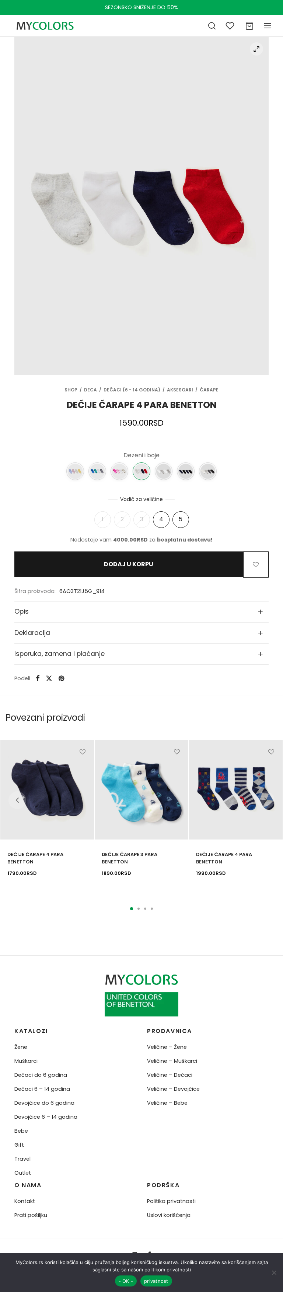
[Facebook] (38, 678)
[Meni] (267, 25)
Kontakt (24, 1201)
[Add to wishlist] (256, 564)
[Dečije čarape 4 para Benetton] (75, 471)
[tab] (141, 611)
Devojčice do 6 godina (44, 1103)
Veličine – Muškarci (172, 1061)
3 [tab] (145, 909)
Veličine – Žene (167, 1047)
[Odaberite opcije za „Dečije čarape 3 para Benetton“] (177, 768)
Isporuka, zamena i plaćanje (59, 653)
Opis (21, 611)
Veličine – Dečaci (169, 1075)
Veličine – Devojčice (173, 1089)
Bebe (21, 1131)
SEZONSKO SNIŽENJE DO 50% (141, 7)
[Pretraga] (211, 25)
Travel (22, 1159)
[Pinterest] (61, 678)
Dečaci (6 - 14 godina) (132, 390)
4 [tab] (152, 909)
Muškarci (26, 1061)
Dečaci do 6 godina (40, 1075)
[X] (49, 678)
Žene (20, 1047)
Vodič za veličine (141, 499)
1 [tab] (131, 908)
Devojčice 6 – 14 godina (45, 1117)
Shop (70, 390)
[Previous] (17, 800)
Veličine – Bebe (167, 1103)
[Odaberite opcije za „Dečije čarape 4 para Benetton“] (82, 768)
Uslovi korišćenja (169, 1215)
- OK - (126, 1281)
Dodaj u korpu (128, 564)
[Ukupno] (249, 25)
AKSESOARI (180, 390)
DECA (90, 390)
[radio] (102, 519)
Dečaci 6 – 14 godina (42, 1089)
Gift (19, 1145)
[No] (273, 1272)
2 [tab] (138, 909)
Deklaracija (32, 632)
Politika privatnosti (171, 1201)
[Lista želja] (231, 25)
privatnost (156, 1281)
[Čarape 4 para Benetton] (207, 471)
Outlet (22, 1172)
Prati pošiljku (30, 1215)
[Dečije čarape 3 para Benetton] (141, 790)
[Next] (266, 800)
